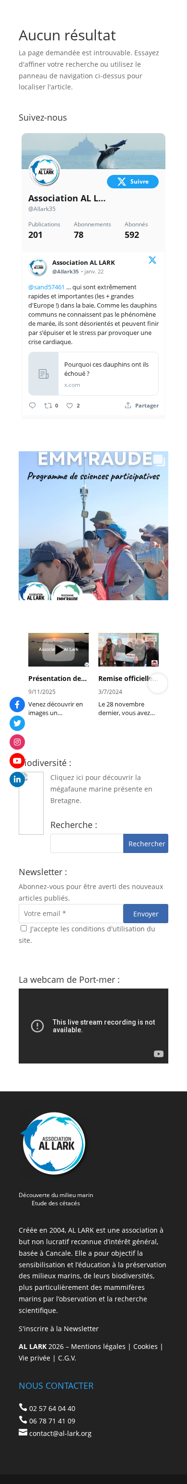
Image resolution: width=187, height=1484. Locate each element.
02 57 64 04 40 (52, 1408)
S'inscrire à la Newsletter (59, 1328)
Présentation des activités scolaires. (58, 678)
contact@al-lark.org (60, 1433)
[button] (29, 683)
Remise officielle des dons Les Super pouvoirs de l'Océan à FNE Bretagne (128, 678)
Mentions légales (98, 1346)
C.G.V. (67, 1357)
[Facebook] (17, 704)
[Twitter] (17, 723)
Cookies (145, 1346)
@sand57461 (46, 287)
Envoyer (146, 913)
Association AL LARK (67, 198)
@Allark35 (42, 209)
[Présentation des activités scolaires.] (58, 650)
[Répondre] (32, 405)
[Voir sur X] (152, 261)
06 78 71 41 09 (52, 1420)
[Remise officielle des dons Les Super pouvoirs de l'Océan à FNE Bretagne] (128, 650)
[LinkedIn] (17, 779)
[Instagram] (17, 742)
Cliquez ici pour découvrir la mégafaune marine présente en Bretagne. (101, 789)
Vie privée (34, 1357)
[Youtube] (17, 760)
